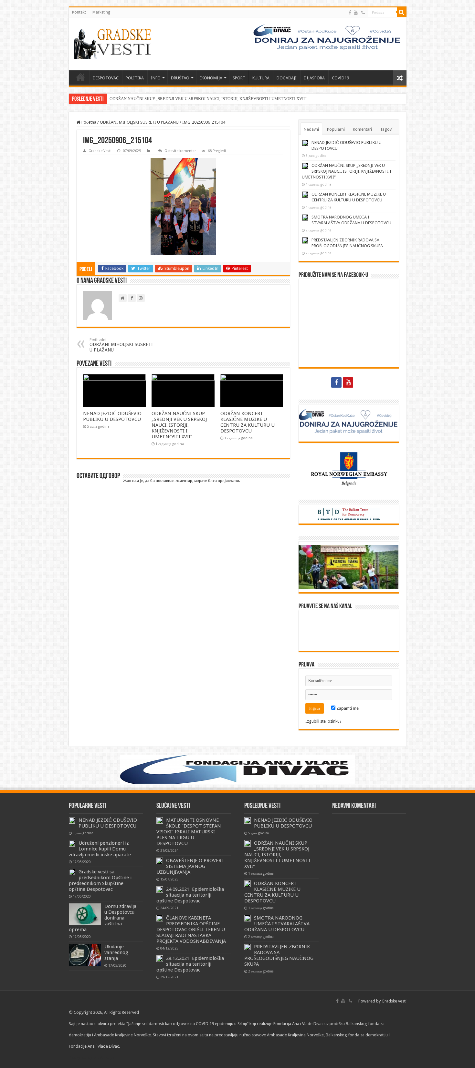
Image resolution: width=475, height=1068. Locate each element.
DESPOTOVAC (106, 78)
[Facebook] (350, 12)
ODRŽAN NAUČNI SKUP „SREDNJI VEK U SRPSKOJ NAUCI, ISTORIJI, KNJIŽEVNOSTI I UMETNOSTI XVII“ (208, 98)
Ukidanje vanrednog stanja (116, 952)
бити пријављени (223, 480)
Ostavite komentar (180, 151)
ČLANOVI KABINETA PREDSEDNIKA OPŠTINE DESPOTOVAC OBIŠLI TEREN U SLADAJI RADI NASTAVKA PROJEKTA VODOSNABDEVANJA (191, 929)
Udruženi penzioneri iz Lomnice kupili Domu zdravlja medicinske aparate (100, 849)
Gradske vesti (394, 1001)
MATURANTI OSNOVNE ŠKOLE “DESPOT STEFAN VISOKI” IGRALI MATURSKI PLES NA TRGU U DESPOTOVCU (188, 831)
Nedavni (311, 129)
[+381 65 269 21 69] (363, 12)
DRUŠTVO (180, 78)
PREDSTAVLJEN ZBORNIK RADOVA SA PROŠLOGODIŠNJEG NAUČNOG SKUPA (278, 955)
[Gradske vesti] (114, 44)
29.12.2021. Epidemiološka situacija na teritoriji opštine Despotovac (190, 964)
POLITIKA (135, 78)
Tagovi (386, 129)
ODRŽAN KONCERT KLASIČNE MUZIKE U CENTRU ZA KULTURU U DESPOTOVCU (247, 422)
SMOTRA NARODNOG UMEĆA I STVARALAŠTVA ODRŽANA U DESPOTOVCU (277, 923)
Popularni (336, 129)
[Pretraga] (401, 12)
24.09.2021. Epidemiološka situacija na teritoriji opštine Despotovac (190, 895)
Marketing (101, 12)
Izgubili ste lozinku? (323, 721)
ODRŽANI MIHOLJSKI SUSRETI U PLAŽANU (139, 122)
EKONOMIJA (211, 78)
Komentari (362, 129)
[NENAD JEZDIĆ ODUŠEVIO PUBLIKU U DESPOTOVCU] (72, 820)
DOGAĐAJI (287, 78)
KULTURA (260, 78)
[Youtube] (355, 12)
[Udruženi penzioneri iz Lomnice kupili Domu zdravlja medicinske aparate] (72, 843)
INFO (156, 78)
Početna (88, 122)
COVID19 (340, 78)
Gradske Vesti (100, 151)
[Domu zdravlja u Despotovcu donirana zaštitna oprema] (85, 914)
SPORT (239, 78)
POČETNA (80, 77)
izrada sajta (103, 1057)
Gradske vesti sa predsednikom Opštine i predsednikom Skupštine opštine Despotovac (100, 880)
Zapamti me (347, 708)
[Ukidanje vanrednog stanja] (85, 955)
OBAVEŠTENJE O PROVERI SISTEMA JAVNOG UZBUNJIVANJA (189, 866)
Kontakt (79, 12)
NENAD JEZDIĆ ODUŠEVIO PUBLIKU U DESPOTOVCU (112, 416)
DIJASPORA (314, 78)
